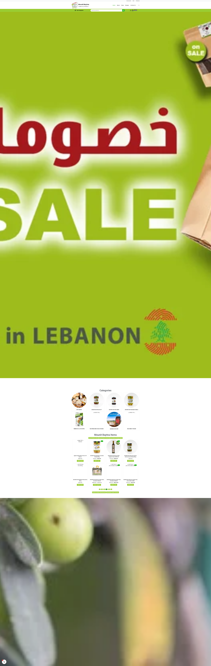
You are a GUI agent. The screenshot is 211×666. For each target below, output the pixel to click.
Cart (133, 0)
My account (129, 0)
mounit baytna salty (93, 438)
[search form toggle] (139, 5)
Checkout (137, 0)
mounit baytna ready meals (116, 438)
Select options (97, 484)
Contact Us (133, 5)
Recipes (127, 5)
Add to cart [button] (80, 460)
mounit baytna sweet (104, 438)
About (118, 5)
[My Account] (130, 10)
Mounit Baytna (83, 4)
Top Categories (80, 10)
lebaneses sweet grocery (112, 492)
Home (114, 5)
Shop (122, 5)
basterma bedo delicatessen (99, 492)
